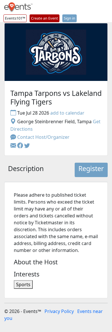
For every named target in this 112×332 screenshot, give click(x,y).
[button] (20, 146)
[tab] (25, 170)
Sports (23, 284)
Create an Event (44, 18)
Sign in (69, 18)
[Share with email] (13, 146)
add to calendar (67, 113)
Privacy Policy (59, 311)
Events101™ (15, 18)
